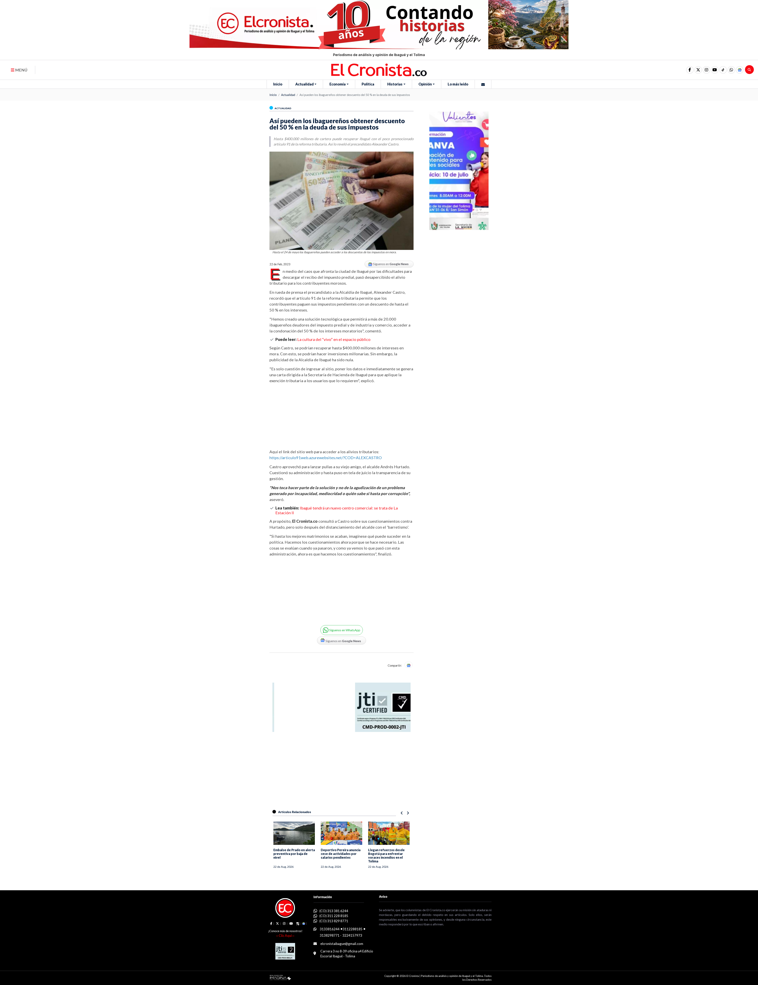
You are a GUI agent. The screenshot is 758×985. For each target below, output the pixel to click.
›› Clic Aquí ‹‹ (285, 935)
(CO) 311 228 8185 (333, 916)
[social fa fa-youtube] (715, 70)
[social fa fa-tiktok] (723, 70)
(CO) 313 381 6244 (333, 911)
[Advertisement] (341, 416)
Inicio (277, 84)
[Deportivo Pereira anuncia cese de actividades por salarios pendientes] (341, 833)
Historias (394, 84)
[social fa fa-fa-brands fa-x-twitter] (698, 70)
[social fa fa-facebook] (690, 70)
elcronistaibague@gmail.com (341, 944)
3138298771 (330, 935)
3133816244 (330, 929)
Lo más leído (458, 84)
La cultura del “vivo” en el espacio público (334, 339)
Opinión (425, 84)
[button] (731, 70)
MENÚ (20, 70)
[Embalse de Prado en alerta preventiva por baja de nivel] (294, 833)
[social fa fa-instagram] (706, 70)
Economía (337, 84)
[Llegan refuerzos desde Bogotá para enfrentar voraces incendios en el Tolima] (389, 833)
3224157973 (352, 935)
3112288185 (352, 929)
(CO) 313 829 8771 (333, 921)
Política (368, 84)
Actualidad (304, 84)
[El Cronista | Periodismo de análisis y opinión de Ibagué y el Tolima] (379, 69)
